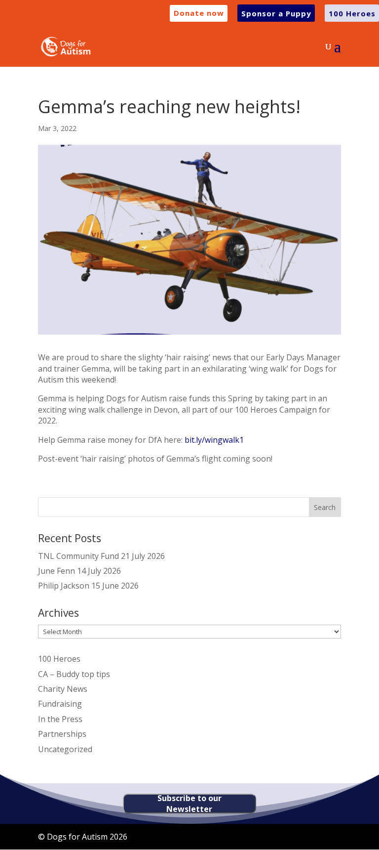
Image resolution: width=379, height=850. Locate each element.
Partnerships (62, 733)
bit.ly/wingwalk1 (214, 439)
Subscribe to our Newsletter (189, 803)
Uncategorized (65, 749)
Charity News (62, 688)
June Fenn (56, 570)
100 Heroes (59, 658)
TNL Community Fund (78, 556)
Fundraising (60, 703)
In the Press (60, 719)
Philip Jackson (63, 585)
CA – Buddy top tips (74, 674)
